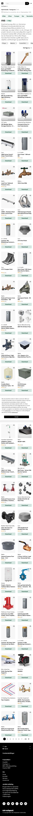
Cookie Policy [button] (8, 410)
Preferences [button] (15, 412)
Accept (16, 416)
